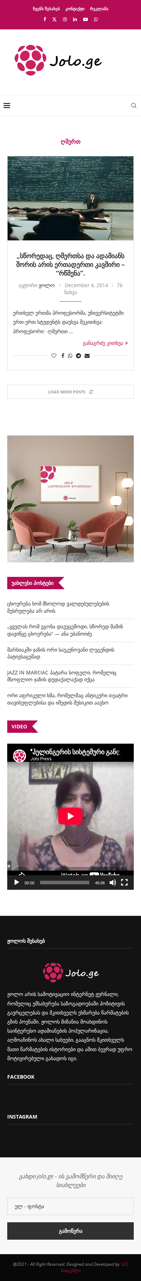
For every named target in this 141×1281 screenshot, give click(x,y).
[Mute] (112, 882)
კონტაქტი (75, 8)
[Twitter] (54, 19)
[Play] (16, 882)
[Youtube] (85, 19)
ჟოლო (47, 285)
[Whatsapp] (96, 19)
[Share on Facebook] (62, 355)
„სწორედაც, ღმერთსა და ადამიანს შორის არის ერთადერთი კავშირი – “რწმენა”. (70, 264)
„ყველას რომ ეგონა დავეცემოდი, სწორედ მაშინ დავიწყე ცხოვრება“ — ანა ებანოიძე (65, 630)
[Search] (133, 105)
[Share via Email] (87, 355)
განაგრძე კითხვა (103, 342)
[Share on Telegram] (78, 355)
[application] (70, 817)
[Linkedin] (75, 19)
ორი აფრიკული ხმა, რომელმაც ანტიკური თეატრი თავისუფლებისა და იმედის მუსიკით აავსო (67, 699)
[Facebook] (44, 19)
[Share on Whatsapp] (70, 355)
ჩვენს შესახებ (46, 8)
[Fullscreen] (124, 882)
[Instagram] (65, 19)
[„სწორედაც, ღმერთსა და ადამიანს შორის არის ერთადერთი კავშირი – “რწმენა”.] (70, 198)
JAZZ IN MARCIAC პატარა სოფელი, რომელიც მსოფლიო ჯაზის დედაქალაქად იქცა (61, 676)
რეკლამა (99, 8)
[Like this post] (53, 355)
